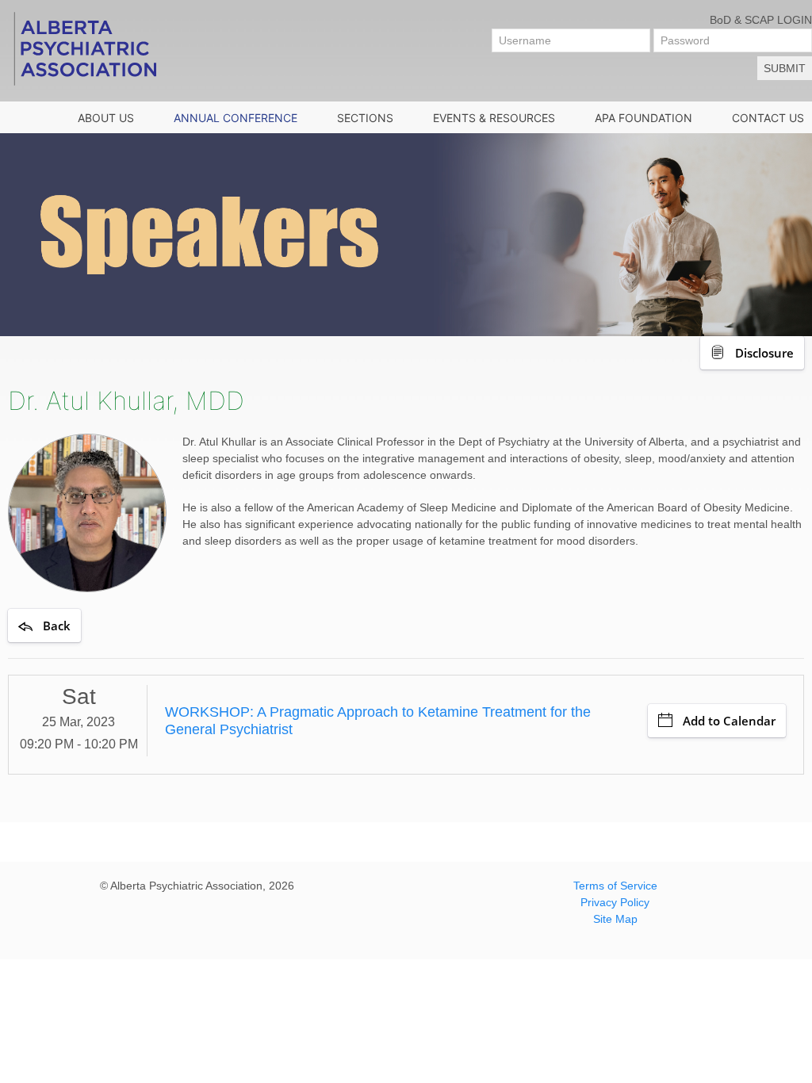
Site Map (615, 919)
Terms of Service (615, 885)
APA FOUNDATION (643, 117)
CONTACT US (768, 117)
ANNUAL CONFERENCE (235, 117)
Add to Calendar (729, 721)
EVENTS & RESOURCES (494, 117)
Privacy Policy (614, 902)
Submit (785, 68)
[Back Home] (84, 47)
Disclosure (764, 353)
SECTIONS (365, 117)
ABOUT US (106, 117)
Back (57, 625)
